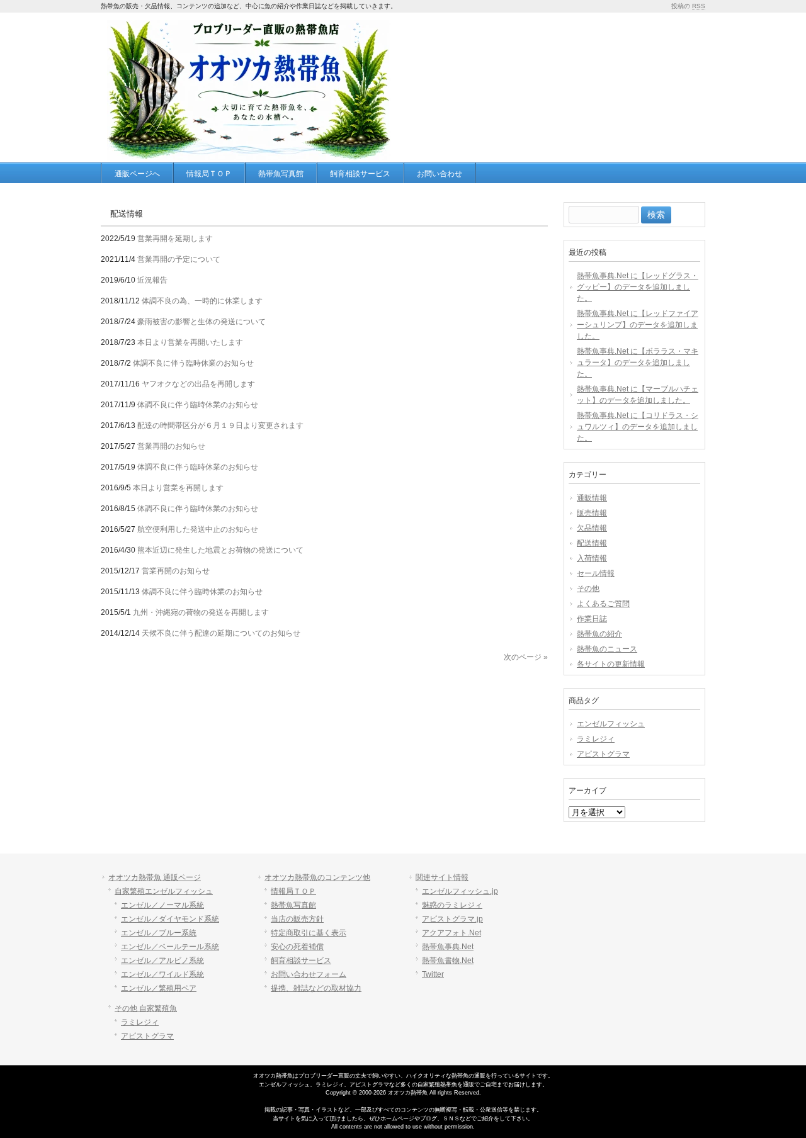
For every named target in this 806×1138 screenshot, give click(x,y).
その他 (588, 588)
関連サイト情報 (442, 877)
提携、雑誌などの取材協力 (316, 988)
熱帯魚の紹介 (599, 633)
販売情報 (592, 513)
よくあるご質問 (603, 603)
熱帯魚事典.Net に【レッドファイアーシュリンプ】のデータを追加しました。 (637, 325)
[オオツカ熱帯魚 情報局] (248, 151)
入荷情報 (592, 558)
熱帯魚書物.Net (448, 960)
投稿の (688, 6)
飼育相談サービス (301, 960)
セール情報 (596, 573)
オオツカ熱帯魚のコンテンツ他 (317, 877)
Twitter (433, 974)
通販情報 (592, 497)
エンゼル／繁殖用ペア (158, 988)
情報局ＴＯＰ (293, 891)
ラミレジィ (596, 739)
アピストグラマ (603, 754)
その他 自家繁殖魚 (146, 1008)
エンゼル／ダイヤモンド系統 (170, 919)
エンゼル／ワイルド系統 (162, 974)
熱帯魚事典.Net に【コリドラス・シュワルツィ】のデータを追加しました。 (637, 426)
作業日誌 (592, 618)
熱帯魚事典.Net (448, 946)
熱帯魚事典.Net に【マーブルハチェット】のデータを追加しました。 (637, 395)
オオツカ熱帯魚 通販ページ (154, 877)
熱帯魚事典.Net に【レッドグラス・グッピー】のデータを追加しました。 (637, 287)
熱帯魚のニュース (607, 649)
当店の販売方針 (297, 919)
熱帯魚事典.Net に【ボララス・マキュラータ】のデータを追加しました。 (637, 362)
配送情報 (592, 543)
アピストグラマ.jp (452, 919)
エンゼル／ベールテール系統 (170, 946)
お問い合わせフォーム (308, 974)
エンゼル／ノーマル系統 (162, 905)
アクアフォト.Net (451, 932)
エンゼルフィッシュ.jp (460, 891)
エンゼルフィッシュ (611, 723)
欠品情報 (592, 528)
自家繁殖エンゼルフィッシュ (164, 891)
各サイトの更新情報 (611, 664)
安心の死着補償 (297, 946)
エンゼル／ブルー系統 (158, 932)
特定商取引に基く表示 (308, 932)
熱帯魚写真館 (293, 905)
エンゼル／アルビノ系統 (162, 960)
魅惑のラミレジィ (452, 905)
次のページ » (526, 657)
